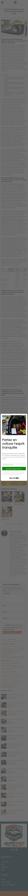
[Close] (25, 416)
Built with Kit (14, 478)
